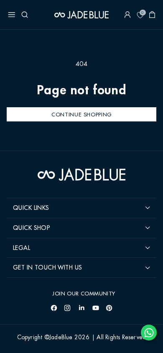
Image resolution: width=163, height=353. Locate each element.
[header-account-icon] (127, 14)
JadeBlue (61, 337)
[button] (12, 15)
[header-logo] (81, 14)
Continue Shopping (81, 114)
